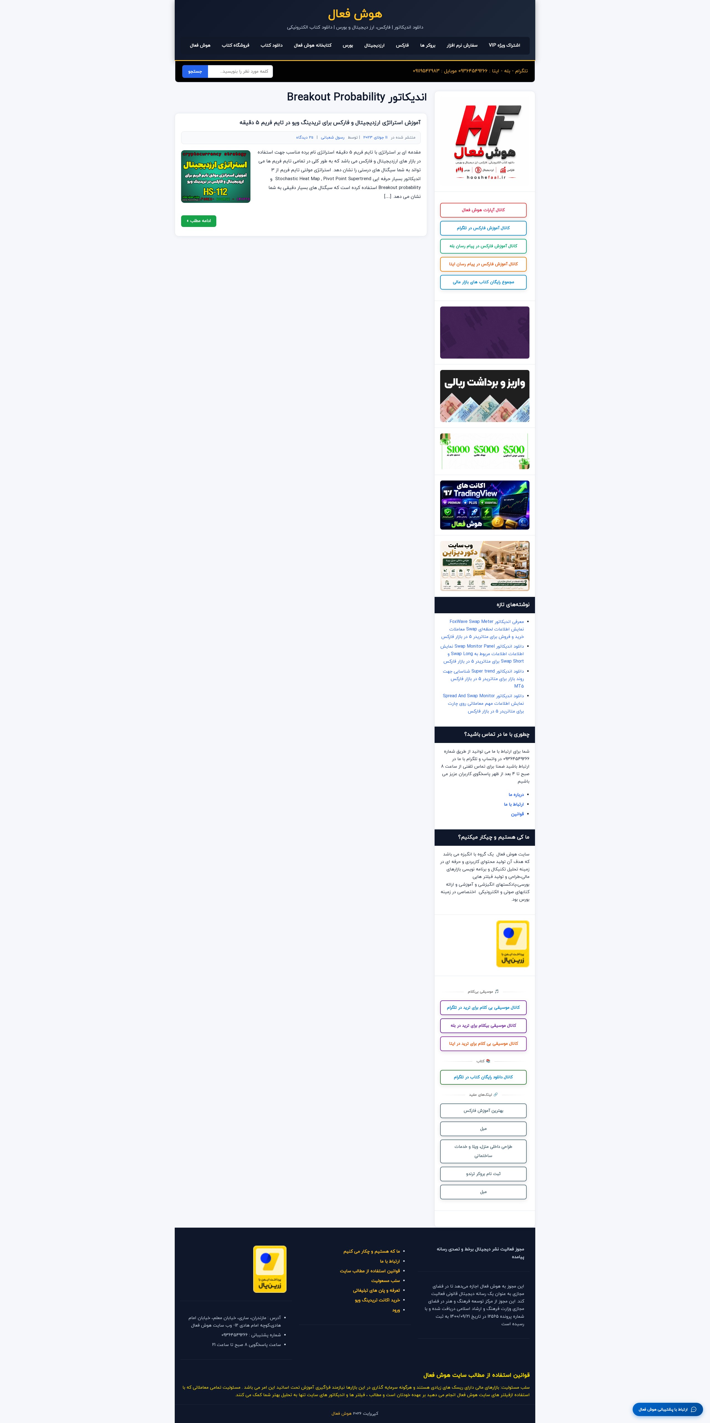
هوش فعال (355, 14)
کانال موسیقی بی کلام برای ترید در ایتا (483, 1044)
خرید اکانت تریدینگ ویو (377, 1300)
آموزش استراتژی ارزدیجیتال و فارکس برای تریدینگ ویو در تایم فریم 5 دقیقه (330, 123)
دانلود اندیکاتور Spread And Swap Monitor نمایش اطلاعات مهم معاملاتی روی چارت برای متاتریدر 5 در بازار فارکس (483, 703)
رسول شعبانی (332, 137)
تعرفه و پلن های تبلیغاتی (376, 1290)
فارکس (402, 45)
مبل (483, 1129)
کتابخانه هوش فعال (312, 45)
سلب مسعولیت (385, 1281)
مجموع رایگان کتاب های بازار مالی (483, 282)
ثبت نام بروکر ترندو (483, 1174)
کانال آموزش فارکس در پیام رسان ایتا (483, 264)
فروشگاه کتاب (235, 45)
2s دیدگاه (304, 137)
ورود (396, 1310)
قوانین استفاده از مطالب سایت (370, 1271)
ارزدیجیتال (374, 45)
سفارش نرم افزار (462, 45)
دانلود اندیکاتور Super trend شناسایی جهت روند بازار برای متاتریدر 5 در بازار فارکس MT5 (483, 678)
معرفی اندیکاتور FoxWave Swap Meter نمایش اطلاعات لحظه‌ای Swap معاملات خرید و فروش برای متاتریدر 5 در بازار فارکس (482, 629)
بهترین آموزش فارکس (483, 1111)
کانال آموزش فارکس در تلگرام (483, 228)
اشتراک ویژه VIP (504, 45)
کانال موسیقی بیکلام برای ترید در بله (483, 1026)
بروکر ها (427, 45)
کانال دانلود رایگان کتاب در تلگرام (483, 1077)
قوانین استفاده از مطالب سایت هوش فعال (477, 1375)
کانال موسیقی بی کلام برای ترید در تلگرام (483, 1008)
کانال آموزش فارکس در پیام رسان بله (483, 246)
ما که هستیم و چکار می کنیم (371, 1251)
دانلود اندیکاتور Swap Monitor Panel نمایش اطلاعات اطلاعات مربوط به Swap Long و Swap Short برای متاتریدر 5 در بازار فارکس (482, 654)
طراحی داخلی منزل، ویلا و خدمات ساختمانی (483, 1151)
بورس (348, 45)
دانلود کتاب (272, 45)
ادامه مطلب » (199, 221)
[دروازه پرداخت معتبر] (512, 966)
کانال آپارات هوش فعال (483, 210)
